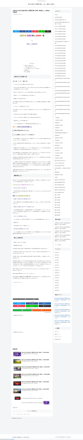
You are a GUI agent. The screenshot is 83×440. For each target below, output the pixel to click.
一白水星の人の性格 (59, 120)
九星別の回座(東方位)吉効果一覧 (61, 132)
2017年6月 (57, 255)
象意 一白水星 (57, 194)
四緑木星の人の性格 (59, 174)
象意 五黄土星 (57, 207)
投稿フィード (57, 334)
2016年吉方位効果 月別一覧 (60, 19)
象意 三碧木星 (57, 199)
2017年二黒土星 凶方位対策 (60, 50)
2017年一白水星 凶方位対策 (60, 26)
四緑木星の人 (57, 172)
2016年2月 (57, 285)
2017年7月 (57, 252)
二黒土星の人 (57, 140)
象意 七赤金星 (57, 197)
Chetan (7, 439)
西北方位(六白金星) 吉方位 (60, 187)
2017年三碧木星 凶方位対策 (60, 36)
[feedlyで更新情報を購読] (22, 310)
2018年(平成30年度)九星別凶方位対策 (62, 90)
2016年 (56, 14)
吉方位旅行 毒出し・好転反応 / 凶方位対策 (62, 169)
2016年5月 (57, 280)
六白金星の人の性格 (59, 158)
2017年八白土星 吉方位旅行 (60, 63)
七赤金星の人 (57, 122)
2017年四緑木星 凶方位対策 (60, 73)
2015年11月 (57, 290)
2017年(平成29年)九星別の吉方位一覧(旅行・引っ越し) (62, 23)
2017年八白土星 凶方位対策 (60, 60)
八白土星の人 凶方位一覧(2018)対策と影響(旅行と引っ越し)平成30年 (62, 228)
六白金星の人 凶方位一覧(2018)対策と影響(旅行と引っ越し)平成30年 (62, 236)
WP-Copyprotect (11, 439)
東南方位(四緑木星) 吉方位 (60, 182)
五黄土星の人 (57, 145)
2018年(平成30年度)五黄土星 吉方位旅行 (62, 102)
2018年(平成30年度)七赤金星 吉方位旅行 (62, 83)
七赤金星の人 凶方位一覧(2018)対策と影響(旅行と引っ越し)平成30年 (62, 232)
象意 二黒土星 (57, 205)
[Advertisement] (32, 22)
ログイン (56, 331)
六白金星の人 (57, 155)
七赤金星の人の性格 (59, 125)
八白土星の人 (57, 150)
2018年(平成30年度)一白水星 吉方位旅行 (62, 79)
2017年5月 (57, 257)
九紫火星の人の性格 (59, 137)
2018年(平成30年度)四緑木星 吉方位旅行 (62, 114)
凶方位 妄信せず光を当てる (60, 160)
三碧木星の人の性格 (59, 130)
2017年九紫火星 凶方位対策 (60, 45)
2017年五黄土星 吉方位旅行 (60, 58)
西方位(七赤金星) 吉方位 (59, 192)
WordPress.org (58, 339)
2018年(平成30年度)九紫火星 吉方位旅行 (62, 94)
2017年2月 (57, 265)
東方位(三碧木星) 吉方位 (59, 184)
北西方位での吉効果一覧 (29, 65)
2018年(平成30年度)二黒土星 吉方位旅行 (62, 98)
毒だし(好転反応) (27, 71)
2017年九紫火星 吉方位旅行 (60, 48)
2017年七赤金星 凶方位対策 (60, 31)
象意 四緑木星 (57, 215)
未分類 (56, 177)
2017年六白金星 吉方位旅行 (60, 68)
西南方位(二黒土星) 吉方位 (60, 189)
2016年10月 (57, 275)
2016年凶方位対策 (58, 17)
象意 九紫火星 (57, 202)
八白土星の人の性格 (59, 152)
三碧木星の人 (57, 127)
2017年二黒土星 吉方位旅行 (60, 53)
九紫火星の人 (57, 135)
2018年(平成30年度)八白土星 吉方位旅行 (62, 106)
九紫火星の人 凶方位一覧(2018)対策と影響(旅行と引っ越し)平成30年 (62, 223)
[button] (48, 31)
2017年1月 (57, 267)
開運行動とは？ (27, 70)
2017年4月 (57, 260)
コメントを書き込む (32, 411)
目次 (30, 63)
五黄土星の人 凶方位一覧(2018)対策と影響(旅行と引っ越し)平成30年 (62, 240)
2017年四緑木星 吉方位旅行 (60, 75)
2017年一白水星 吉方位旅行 (60, 28)
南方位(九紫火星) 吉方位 (59, 165)
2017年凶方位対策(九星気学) (60, 70)
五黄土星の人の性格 (59, 147)
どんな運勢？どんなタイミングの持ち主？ (32, 68)
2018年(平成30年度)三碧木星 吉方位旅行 (62, 87)
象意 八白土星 (57, 210)
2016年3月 (57, 282)
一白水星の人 (57, 117)
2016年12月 (57, 270)
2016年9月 (57, 277)
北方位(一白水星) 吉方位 (59, 163)
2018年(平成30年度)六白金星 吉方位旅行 (62, 110)
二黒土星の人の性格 (59, 142)
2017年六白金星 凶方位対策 (60, 65)
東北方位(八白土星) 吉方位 (60, 179)
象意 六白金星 (57, 212)
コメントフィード (58, 336)
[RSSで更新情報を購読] (41, 310)
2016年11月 (57, 272)
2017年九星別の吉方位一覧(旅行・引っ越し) (62, 42)
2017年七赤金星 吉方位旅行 (60, 33)
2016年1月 (57, 287)
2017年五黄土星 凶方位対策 (60, 55)
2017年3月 (57, 262)
